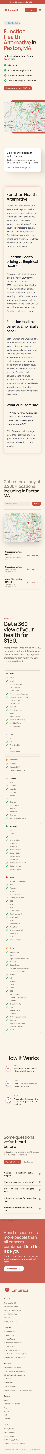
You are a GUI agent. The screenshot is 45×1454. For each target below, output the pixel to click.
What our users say (22, 405)
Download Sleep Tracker (12, 1310)
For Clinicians (8, 1379)
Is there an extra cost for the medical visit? (20, 1199)
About (6, 1400)
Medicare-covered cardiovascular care (18, 1390)
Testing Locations (10, 1321)
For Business (8, 1382)
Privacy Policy (9, 1429)
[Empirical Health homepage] (11, 10)
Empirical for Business (12, 1404)
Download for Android (11, 1306)
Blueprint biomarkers (13, 1350)
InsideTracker (10, 1339)
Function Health (11, 1331)
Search (36, 503)
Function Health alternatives (14, 1357)
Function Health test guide (18, 167)
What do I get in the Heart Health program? (18, 1174)
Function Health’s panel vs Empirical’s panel (22, 326)
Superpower (10, 1335)
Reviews (7, 1411)
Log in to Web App (10, 1314)
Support (7, 1318)
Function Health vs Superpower (15, 1354)
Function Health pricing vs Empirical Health (22, 261)
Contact (7, 1418)
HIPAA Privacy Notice (11, 1440)
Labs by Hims (10, 1346)
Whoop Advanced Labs (14, 1343)
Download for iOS (10, 1303)
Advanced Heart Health (12, 1368)
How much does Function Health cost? (18, 1209)
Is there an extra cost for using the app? (19, 1190)
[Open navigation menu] (40, 10)
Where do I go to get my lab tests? (19, 1182)
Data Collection (9, 1432)
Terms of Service (10, 1436)
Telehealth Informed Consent (14, 1443)
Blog (5, 1407)
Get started (30, 10)
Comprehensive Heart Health (14, 1371)
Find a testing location (12, 1386)
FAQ (5, 1415)
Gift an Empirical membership (14, 1375)
